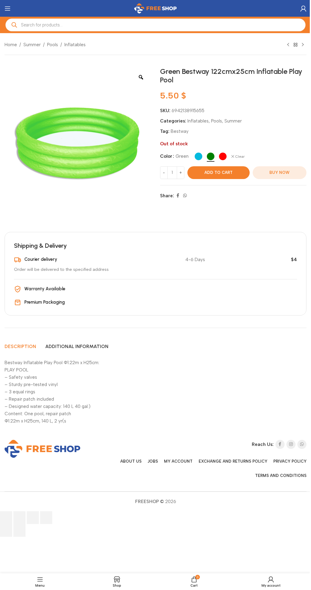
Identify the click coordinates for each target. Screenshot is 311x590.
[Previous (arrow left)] (6, 530)
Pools (52, 44)
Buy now (279, 172)
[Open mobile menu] (8, 8)
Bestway (180, 131)
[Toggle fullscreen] (19, 517)
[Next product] (302, 45)
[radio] (198, 156)
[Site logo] (155, 8)
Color (166, 156)
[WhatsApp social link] (185, 195)
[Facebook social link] (177, 195)
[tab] (20, 346)
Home (11, 44)
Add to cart (218, 172)
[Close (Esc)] (46, 517)
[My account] (303, 8)
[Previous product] (288, 45)
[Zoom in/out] (6, 517)
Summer (32, 44)
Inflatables (75, 44)
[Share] (33, 517)
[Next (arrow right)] (19, 530)
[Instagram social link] (291, 444)
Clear (239, 156)
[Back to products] (295, 45)
